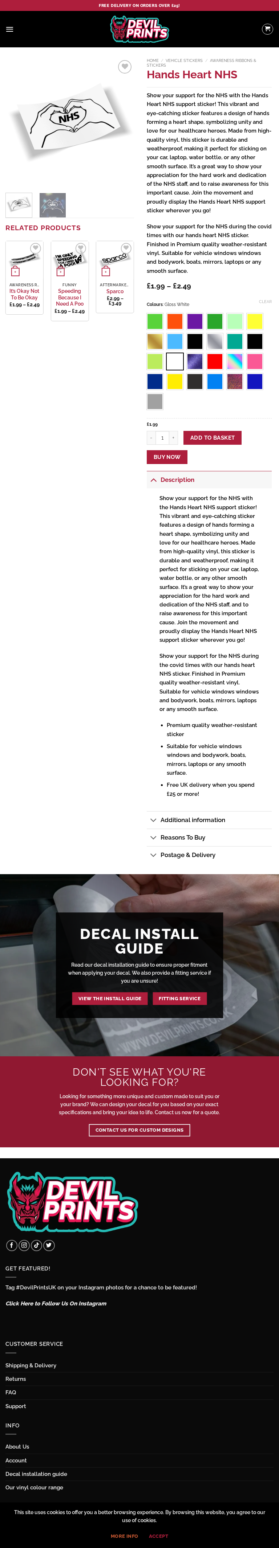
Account (16, 1460)
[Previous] (17, 123)
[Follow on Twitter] (48, 1245)
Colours (155, 304)
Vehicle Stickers (184, 60)
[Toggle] (153, 479)
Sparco (115, 291)
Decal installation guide (36, 1474)
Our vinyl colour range (34, 1487)
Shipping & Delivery (30, 1365)
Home (153, 60)
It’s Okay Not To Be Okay (24, 294)
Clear (265, 301)
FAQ (10, 1392)
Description (177, 479)
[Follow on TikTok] (36, 1245)
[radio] (155, 321)
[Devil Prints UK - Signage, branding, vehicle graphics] (139, 29)
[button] (9, 29)
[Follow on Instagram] (24, 1245)
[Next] (122, 123)
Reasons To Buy (183, 837)
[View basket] (267, 29)
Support (15, 1406)
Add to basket (212, 438)
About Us (17, 1446)
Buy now (167, 457)
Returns (15, 1379)
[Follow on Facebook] (11, 1245)
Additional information (193, 820)
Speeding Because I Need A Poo (70, 297)
